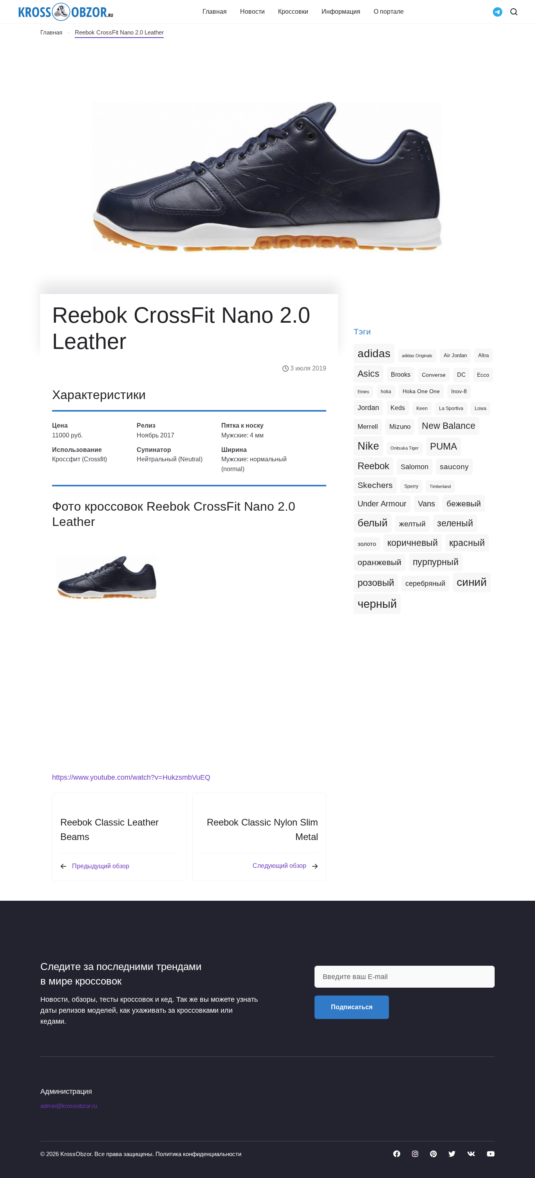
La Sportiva (451, 408)
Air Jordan (455, 355)
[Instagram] (415, 1153)
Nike (368, 446)
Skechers (375, 485)
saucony (454, 467)
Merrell (368, 426)
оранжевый (379, 562)
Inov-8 (459, 391)
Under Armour (382, 503)
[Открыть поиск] (513, 11)
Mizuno (399, 426)
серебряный (425, 583)
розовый (376, 583)
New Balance (448, 426)
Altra (483, 355)
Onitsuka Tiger (404, 448)
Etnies (363, 391)
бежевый (463, 503)
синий (472, 582)
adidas (374, 353)
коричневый (412, 543)
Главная (214, 12)
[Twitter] (451, 1153)
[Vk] (471, 1153)
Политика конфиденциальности (198, 1154)
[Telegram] (497, 11)
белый (373, 522)
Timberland (440, 486)
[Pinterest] (433, 1153)
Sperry (411, 486)
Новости (252, 12)
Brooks (400, 374)
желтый (412, 524)
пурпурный (436, 562)
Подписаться (351, 1007)
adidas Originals (417, 355)
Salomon (414, 467)
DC (461, 375)
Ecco (483, 375)
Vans (426, 503)
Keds (397, 408)
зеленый (455, 523)
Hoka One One (421, 391)
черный (377, 603)
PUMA (443, 446)
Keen (422, 408)
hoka (386, 391)
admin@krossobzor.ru (68, 1106)
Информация (341, 12)
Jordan (368, 408)
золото (367, 544)
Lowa (480, 408)
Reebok (373, 466)
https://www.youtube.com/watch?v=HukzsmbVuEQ (131, 777)
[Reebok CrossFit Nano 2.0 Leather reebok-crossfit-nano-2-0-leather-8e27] (107, 577)
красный (467, 543)
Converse (434, 375)
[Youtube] (491, 1153)
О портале (389, 12)
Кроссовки (293, 12)
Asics (369, 374)
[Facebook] (396, 1153)
